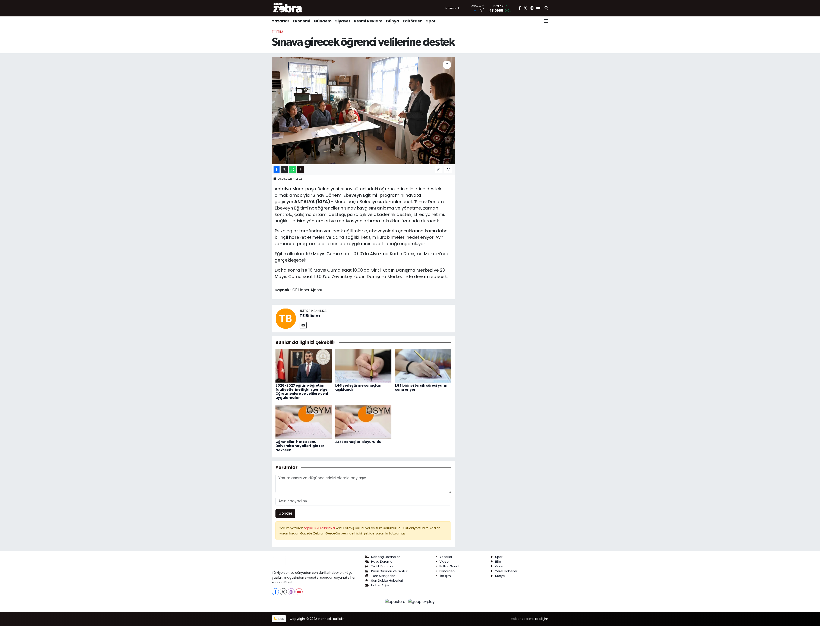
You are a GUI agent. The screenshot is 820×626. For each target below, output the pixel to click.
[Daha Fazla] (300, 169)
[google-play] (421, 601)
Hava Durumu (381, 561)
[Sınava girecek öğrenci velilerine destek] (363, 110)
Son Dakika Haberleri (387, 580)
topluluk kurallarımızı (320, 528)
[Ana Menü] (546, 21)
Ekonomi (301, 21)
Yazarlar (280, 21)
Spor (431, 21)
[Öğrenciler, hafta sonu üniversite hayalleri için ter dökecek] (303, 421)
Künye (500, 576)
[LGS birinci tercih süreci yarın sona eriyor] (423, 365)
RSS (281, 618)
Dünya (392, 21)
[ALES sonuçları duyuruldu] (363, 421)
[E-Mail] (303, 325)
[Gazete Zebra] (288, 8)
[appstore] (395, 601)
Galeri (499, 566)
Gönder (285, 513)
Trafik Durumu (382, 566)
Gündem (323, 21)
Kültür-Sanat (449, 566)
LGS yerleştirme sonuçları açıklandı (358, 387)
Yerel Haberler (506, 571)
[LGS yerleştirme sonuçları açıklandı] (363, 365)
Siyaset (342, 21)
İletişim (445, 576)
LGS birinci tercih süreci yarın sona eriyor (421, 387)
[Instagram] (291, 591)
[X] (283, 591)
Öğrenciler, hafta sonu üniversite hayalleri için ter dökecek (299, 445)
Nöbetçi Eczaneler (385, 557)
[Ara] (546, 8)
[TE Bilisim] (285, 318)
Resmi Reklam (368, 21)
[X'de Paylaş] (284, 169)
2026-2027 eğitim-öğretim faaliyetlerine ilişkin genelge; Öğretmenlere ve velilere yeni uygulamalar (301, 391)
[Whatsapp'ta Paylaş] (292, 169)
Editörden (413, 21)
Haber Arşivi (380, 585)
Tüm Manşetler (383, 576)
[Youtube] (299, 591)
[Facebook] (275, 591)
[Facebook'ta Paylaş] (277, 169)
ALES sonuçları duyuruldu (358, 441)
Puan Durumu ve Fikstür (389, 571)
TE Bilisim (310, 316)
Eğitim (277, 32)
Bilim (498, 561)
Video (444, 561)
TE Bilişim (541, 618)
